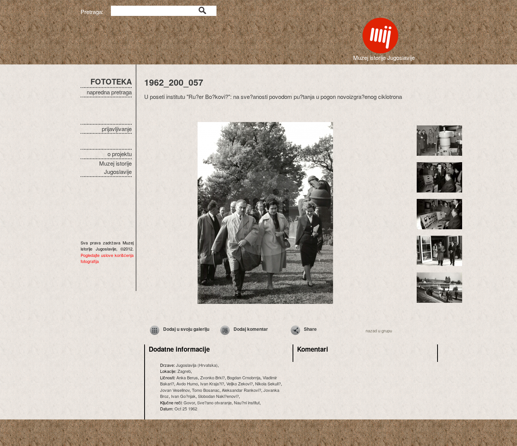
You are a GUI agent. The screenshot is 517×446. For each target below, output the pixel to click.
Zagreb (184, 371)
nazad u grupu (379, 330)
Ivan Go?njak (183, 396)
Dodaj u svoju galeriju (186, 329)
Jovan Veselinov (175, 390)
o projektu (119, 154)
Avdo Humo (187, 383)
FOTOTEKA (111, 81)
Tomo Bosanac (206, 390)
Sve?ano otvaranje (214, 402)
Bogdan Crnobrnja (243, 377)
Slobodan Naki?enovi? (218, 396)
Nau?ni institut (247, 402)
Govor (189, 402)
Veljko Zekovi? (239, 383)
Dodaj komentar (251, 329)
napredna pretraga (109, 92)
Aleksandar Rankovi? (241, 390)
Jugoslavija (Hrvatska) (197, 365)
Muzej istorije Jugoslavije (115, 167)
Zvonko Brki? (212, 377)
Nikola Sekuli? (268, 383)
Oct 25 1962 (185, 408)
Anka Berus (187, 377)
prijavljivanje (117, 129)
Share (310, 329)
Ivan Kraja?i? (212, 383)
